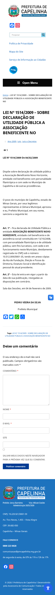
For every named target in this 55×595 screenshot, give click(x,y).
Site (5, 437)
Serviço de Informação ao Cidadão (27, 59)
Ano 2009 (12, 141)
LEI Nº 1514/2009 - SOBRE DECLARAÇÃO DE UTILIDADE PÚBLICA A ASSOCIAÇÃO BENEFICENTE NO (27, 334)
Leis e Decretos (29, 141)
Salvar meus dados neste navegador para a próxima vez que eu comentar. (24, 457)
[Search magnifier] (43, 35)
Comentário (10, 370)
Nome (7, 409)
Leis (19, 141)
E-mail (7, 423)
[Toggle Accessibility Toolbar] (48, 588)
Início (5, 95)
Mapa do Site (16, 51)
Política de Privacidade (21, 43)
